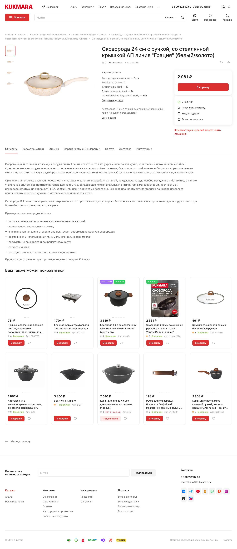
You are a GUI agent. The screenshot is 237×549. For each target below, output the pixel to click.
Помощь (123, 490)
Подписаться (143, 472)
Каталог (10, 490)
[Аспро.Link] (191, 498)
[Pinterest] (226, 491)
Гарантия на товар (128, 506)
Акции (9, 496)
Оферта (227, 540)
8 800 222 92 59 (181, 6)
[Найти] (182, 17)
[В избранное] (221, 62)
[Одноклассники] (205, 491)
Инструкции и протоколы (58, 511)
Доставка (125, 149)
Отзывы (54, 149)
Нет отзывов (115, 62)
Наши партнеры (14, 501)
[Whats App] (212, 491)
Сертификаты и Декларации (82, 149)
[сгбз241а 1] (56, 85)
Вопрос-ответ (126, 511)
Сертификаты (51, 501)
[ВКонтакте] (184, 491)
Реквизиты (86, 496)
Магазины (86, 501)
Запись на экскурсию (55, 516)
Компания (49, 490)
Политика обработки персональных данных (194, 540)
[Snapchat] (184, 498)
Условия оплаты (127, 496)
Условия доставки (128, 501)
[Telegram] (191, 491)
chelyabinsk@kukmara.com (196, 482)
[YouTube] (198, 491)
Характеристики (33, 149)
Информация (88, 490)
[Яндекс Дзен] (219, 491)
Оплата (109, 149)
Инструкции (144, 149)
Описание (11, 149)
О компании (50, 496)
